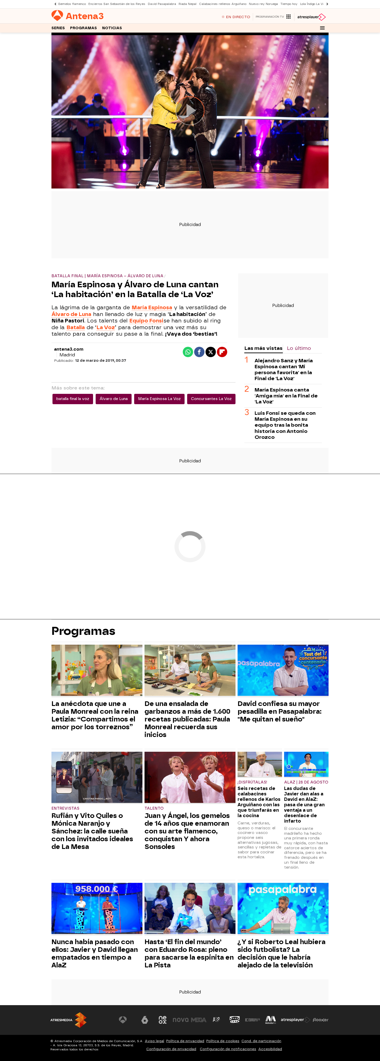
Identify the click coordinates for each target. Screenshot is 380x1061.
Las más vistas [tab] (263, 348)
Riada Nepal (187, 4)
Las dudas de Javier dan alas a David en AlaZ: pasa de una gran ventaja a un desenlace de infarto (304, 805)
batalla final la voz (72, 399)
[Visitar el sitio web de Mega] (199, 1020)
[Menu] (322, 28)
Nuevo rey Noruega (263, 4)
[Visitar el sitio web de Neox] (162, 1020)
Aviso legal (154, 1041)
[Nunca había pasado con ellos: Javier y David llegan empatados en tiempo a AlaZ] (96, 909)
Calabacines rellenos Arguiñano (222, 4)
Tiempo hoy (289, 4)
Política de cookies (222, 1041)
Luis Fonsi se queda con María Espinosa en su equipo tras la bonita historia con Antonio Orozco (285, 425)
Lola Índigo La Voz (313, 4)
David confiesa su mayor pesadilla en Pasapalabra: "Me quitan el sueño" (280, 711)
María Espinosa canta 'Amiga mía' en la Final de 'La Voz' (286, 396)
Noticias (112, 28)
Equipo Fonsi (146, 321)
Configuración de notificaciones (228, 1049)
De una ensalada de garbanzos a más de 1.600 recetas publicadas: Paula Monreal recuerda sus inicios (187, 719)
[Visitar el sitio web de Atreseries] (216, 1020)
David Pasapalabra (162, 4)
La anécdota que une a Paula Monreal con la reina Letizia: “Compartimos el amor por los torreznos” (94, 715)
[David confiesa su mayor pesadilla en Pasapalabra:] (283, 671)
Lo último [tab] (299, 348)
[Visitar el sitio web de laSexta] (145, 1020)
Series (58, 28)
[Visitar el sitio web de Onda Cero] (234, 1020)
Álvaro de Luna (114, 399)
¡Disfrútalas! (252, 782)
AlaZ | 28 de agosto (306, 782)
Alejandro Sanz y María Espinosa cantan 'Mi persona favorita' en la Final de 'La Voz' (284, 369)
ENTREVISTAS (65, 808)
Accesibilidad (270, 1049)
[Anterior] (54, 4)
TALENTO (154, 808)
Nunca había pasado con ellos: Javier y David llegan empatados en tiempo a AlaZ (94, 953)
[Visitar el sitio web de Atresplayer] (295, 1020)
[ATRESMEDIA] (68, 1020)
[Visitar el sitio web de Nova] (180, 1020)
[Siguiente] (326, 4)
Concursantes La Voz (211, 399)
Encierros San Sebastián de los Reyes (116, 4)
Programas (83, 28)
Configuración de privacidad (171, 1049)
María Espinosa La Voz (159, 399)
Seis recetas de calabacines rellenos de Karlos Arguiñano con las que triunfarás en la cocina (259, 802)
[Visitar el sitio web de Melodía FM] (270, 1020)
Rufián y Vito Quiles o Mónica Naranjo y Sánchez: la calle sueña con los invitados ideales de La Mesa (92, 831)
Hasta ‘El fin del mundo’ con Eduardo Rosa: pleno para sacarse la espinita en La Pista (189, 953)
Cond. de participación (261, 1041)
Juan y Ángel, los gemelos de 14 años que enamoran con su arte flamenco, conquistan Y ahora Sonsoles (187, 831)
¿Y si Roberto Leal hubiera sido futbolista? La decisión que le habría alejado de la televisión (281, 953)
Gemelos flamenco (72, 4)
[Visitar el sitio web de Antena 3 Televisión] (126, 1020)
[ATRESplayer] (311, 17)
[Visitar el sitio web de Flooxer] (320, 1020)
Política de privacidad (185, 1041)
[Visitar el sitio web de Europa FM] (252, 1020)
